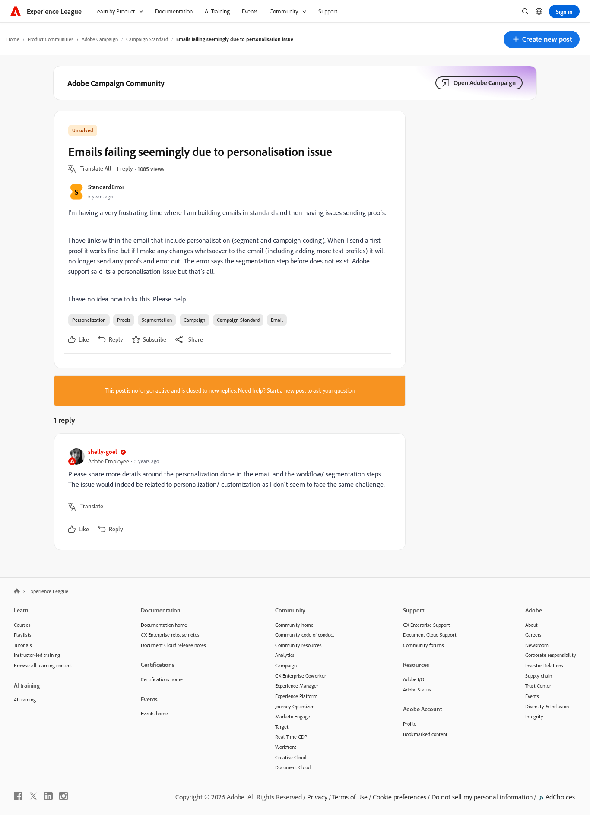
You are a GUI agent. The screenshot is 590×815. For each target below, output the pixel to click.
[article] (227, 491)
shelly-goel (102, 451)
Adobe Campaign (100, 39)
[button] (542, 39)
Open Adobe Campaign (485, 83)
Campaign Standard (147, 39)
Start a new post (286, 390)
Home (12, 39)
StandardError (106, 186)
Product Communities (50, 39)
